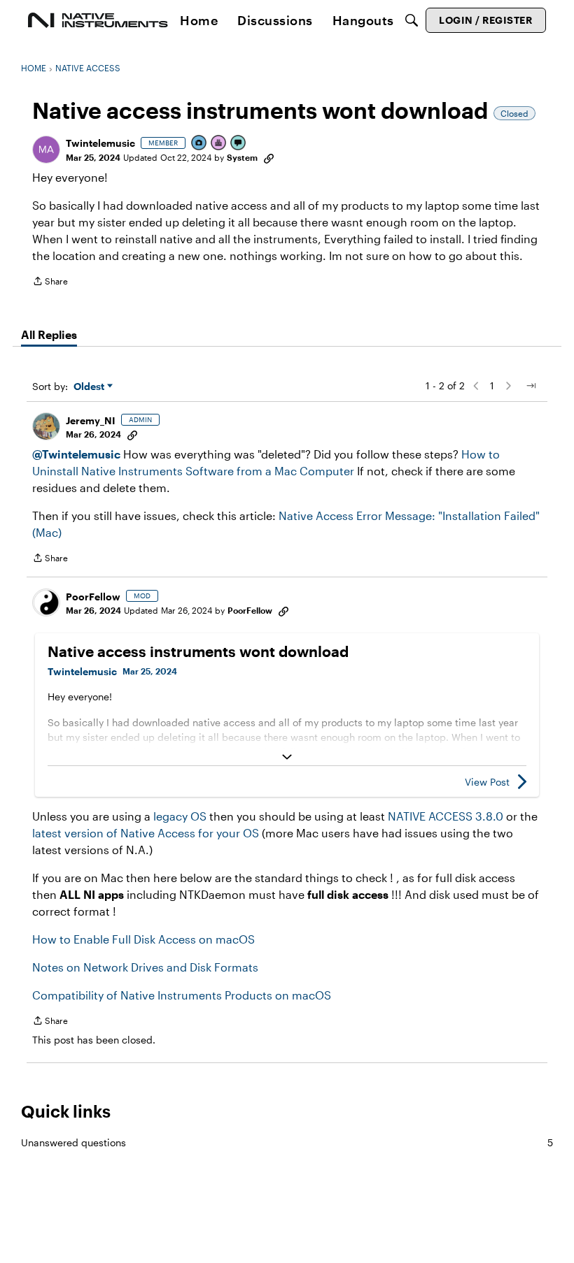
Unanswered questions (287, 1142)
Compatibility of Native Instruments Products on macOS (181, 995)
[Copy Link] (268, 157)
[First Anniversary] (219, 143)
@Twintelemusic (76, 454)
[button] (46, 150)
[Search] (411, 20)
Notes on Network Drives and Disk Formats (145, 967)
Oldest (90, 387)
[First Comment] (238, 143)
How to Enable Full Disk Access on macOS (143, 939)
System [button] (242, 157)
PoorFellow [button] (93, 596)
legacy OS (179, 816)
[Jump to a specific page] (530, 386)
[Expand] (287, 757)
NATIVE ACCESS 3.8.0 (445, 816)
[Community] (98, 20)
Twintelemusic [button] (100, 143)
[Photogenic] (199, 143)
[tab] (49, 335)
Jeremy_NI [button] (90, 420)
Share (50, 282)
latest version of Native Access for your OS (145, 832)
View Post (487, 782)
